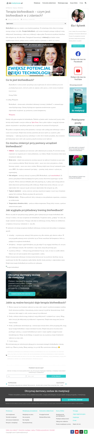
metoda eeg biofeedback (47, 354)
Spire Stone (35, 122)
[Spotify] (86, 432)
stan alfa (29, 356)
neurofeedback (55, 175)
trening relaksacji (38, 358)
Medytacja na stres (28, 414)
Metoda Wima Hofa (44, 417)
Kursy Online (73, 3)
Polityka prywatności (42, 430)
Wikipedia (12, 115)
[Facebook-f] (72, 432)
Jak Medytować (9, 7)
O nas (81, 3)
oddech (9, 356)
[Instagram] (81, 432)
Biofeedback (20, 7)
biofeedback (10, 351)
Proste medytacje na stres (63, 424)
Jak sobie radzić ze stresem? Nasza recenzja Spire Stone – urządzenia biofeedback (77, 149)
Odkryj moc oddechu (62, 421)
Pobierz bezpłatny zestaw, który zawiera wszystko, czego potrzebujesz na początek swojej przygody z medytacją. (23, 284)
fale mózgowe (52, 351)
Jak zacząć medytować (12, 420)
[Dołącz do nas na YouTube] (78, 71)
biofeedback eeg (18, 351)
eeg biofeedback (38, 351)
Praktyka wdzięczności (62, 418)
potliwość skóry (16, 356)
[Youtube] (77, 432)
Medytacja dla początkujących (60, 415)
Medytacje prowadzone (30, 411)
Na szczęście (26, 417)
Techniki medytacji (11, 417)
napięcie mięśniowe (59, 354)
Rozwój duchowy (27, 422)
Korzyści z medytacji (11, 422)
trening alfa (17, 358)
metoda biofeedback (35, 354)
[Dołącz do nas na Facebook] (78, 53)
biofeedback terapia (28, 351)
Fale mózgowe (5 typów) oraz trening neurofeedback (77, 177)
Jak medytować (10, 414)
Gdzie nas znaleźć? (12, 430)
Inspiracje (15, 7)
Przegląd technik (44, 414)
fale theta (13, 354)
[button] (85, 2)
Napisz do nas (77, 424)
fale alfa (45, 351)
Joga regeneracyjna (79, 414)
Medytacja (37, 3)
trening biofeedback (27, 358)
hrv (28, 354)
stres (33, 356)
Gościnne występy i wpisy (27, 430)
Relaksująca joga (63, 3)
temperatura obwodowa (42, 356)
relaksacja (24, 356)
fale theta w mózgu (22, 354)
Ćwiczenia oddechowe (49, 3)
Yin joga (75, 411)
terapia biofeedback (54, 356)
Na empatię (26, 420)
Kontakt (52, 430)
